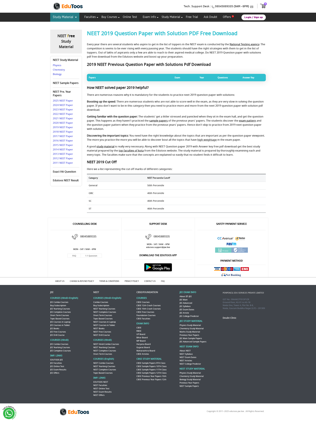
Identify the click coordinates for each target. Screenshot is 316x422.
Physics (57, 65)
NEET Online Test (101, 388)
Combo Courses (100, 302)
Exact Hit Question (64, 172)
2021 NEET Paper (63, 118)
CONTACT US (150, 281)
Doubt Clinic (229, 318)
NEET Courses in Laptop (104, 321)
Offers (227, 17)
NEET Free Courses (102, 331)
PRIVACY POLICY (132, 281)
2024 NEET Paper (63, 105)
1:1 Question (91, 255)
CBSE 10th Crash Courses (148, 308)
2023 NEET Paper (63, 109)
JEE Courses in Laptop (60, 321)
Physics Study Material (190, 325)
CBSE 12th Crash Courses (148, 305)
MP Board (140, 340)
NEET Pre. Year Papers (62, 93)
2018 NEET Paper (63, 132)
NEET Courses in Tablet (104, 325)
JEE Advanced (186, 303)
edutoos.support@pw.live (158, 247)
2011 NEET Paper (63, 163)
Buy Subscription (58, 305)
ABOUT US (59, 281)
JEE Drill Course (57, 335)
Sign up (258, 17)
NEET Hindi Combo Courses (106, 344)
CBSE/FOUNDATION (147, 292)
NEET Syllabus (186, 354)
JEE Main (184, 299)
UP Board (140, 334)
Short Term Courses (59, 315)
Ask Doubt (210, 17)
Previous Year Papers (189, 335)
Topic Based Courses (59, 318)
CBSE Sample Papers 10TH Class (151, 366)
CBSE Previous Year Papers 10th (151, 376)
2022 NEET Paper (63, 114)
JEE (51, 292)
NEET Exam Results (102, 391)
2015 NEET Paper (63, 145)
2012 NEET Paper (63, 158)
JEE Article (184, 312)
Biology (57, 74)
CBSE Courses (143, 302)
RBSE (138, 331)
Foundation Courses (146, 315)
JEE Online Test (57, 366)
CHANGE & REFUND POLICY (82, 281)
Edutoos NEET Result (66, 180)
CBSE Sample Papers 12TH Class (151, 372)
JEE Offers (54, 372)
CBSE (138, 327)
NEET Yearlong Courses (104, 308)
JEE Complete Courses (60, 312)
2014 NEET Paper (63, 149)
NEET (96, 292)
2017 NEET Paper (63, 136)
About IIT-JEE (186, 296)
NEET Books (99, 328)
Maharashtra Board (145, 350)
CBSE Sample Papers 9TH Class (150, 363)
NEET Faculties (100, 385)
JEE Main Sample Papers (191, 338)
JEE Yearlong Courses (60, 308)
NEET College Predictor (190, 363)
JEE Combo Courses (59, 302)
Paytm (231, 245)
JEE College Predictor (189, 316)
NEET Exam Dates (188, 357)
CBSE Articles (142, 354)
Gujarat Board (143, 347)
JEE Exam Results (58, 369)
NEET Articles (186, 360)
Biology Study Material (190, 379)
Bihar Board (142, 337)
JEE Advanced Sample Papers (193, 341)
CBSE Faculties (143, 318)
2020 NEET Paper (63, 123)
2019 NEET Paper (63, 127)
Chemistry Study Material (192, 328)
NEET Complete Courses (104, 312)
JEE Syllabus (185, 306)
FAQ (74, 255)
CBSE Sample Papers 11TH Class (151, 369)
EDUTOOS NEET (100, 382)
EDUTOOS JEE (56, 359)
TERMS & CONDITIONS (109, 281)
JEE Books (54, 328)
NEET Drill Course (101, 335)
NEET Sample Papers (66, 83)
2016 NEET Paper (63, 140)
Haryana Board (143, 344)
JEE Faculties (56, 363)
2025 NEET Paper (63, 100)
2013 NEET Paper (63, 154)
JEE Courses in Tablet (60, 325)
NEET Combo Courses (103, 363)
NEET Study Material (65, 60)
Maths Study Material (190, 331)
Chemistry (59, 70)
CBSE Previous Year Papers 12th (151, 379)
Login (247, 17)
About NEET (185, 350)
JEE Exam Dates (187, 309)
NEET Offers (99, 395)
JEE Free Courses (58, 331)
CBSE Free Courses (145, 312)
